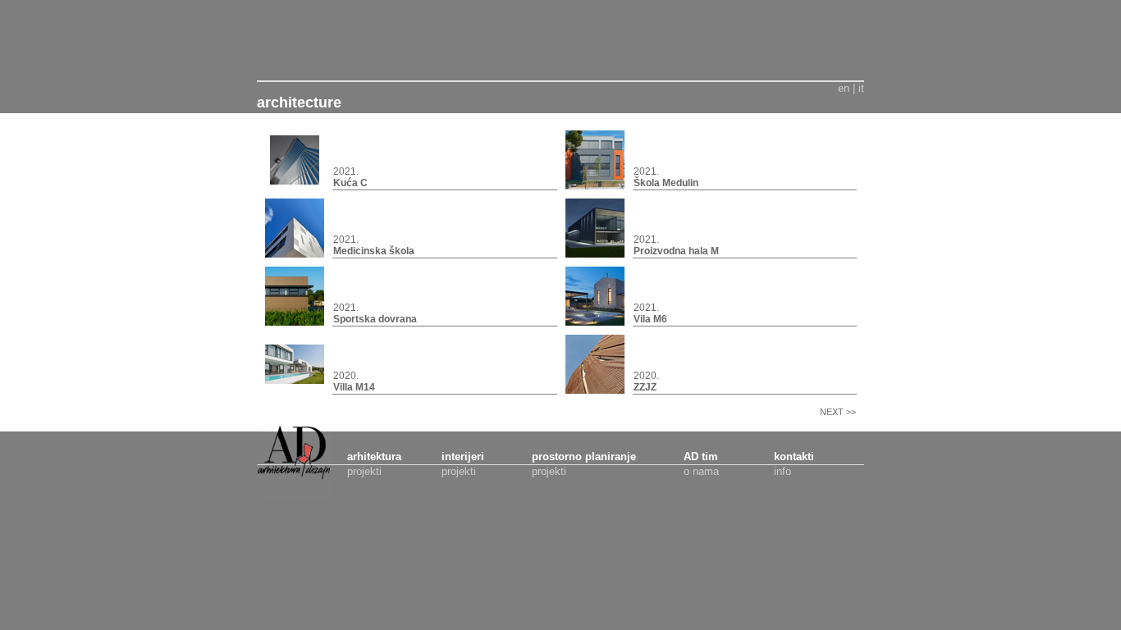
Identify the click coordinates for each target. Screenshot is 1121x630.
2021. (350, 177)
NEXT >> (822, 412)
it (861, 88)
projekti (364, 471)
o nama (701, 471)
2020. (354, 381)
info (782, 471)
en (843, 88)
